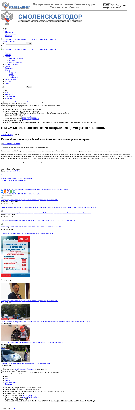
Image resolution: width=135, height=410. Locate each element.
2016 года (9, 135)
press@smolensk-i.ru (29, 117)
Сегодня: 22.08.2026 (8, 41)
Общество (8, 70)
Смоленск (66, 189)
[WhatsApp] (11, 191)
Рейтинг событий (15, 62)
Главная (8, 53)
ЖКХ (11, 74)
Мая (4, 135)
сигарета (59, 189)
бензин (13, 189)
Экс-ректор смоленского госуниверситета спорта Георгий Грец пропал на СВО (29, 200)
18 (2, 135)
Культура (12, 72)
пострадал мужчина (28, 189)
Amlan (13, 408)
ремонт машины (42, 189)
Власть (7, 57)
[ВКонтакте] (2, 191)
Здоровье (8, 66)
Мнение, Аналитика (16, 58)
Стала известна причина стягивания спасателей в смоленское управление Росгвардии (32, 226)
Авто (7, 83)
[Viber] (8, 191)
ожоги (18, 189)
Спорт (11, 76)
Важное (8, 55)
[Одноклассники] (5, 191)
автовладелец (6, 189)
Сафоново (51, 189)
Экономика (9, 68)
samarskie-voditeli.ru (13, 171)
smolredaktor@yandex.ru (30, 119)
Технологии (13, 77)
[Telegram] (14, 191)
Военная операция (11, 64)
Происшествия (10, 79)
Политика (12, 60)
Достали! (8, 81)
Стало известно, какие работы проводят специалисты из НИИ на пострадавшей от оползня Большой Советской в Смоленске (46, 213)
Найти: (3, 43)
